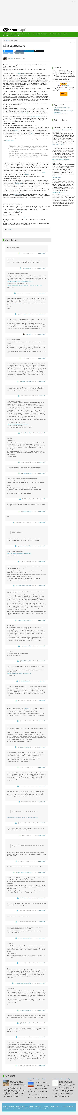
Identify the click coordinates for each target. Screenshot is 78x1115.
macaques (23, 217)
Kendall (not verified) (26, 381)
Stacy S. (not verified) (26, 661)
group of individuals (36, 116)
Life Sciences (7, 34)
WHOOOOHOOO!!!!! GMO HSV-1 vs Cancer (61, 160)
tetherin (27, 174)
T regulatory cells (21, 211)
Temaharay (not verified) (25, 938)
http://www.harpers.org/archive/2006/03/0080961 (19, 553)
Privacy (27, 1106)
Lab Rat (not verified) (26, 898)
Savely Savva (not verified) (25, 314)
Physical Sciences (16, 34)
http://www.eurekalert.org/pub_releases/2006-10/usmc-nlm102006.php (24, 285)
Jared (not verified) (26, 432)
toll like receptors (17, 194)
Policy (49, 34)
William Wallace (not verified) (24, 585)
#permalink (42, 253)
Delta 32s (15, 130)
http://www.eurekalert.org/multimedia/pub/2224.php (19, 281)
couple (19, 73)
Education (44, 34)
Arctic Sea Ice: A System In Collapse (61, 1079)
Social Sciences (35, 34)
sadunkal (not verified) (26, 681)
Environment (26, 34)
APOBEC (43, 172)
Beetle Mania (6, 1079)
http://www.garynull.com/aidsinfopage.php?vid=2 (19, 673)
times (23, 73)
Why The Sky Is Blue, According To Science (37, 1079)
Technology (6, 35)
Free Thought (15, 35)
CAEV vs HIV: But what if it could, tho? (62, 130)
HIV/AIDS (10, 229)
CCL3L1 (31, 133)
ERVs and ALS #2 (56, 177)
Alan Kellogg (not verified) (25, 620)
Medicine (54, 34)
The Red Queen (18, 183)
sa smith (6, 40)
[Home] (15, 30)
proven (26, 708)
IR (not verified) (27, 268)
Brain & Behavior (63, 34)
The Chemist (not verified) (25, 546)
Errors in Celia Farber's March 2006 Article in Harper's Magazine (22, 817)
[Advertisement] (39, 13)
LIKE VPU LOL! (24, 113)
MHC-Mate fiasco (9, 140)
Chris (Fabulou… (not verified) (24, 872)
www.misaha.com (17, 303)
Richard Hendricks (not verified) (23, 983)
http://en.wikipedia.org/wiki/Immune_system (17, 424)
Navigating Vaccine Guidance (61, 113)
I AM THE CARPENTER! (58, 192)
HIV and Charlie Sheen (58, 145)
